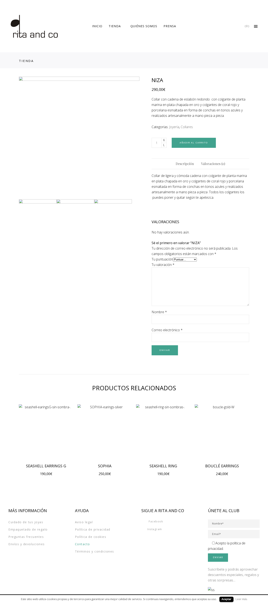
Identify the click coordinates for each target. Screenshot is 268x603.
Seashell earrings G (46, 465)
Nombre (159, 312)
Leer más (241, 599)
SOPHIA (104, 465)
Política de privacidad (92, 529)
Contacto (82, 544)
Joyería (174, 127)
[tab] (185, 163)
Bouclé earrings (222, 465)
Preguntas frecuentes (26, 537)
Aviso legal (84, 522)
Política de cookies (90, 537)
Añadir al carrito (194, 143)
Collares (187, 127)
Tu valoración (163, 264)
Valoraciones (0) (213, 163)
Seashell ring (163, 465)
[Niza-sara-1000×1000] (75, 218)
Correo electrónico (167, 330)
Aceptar (226, 599)
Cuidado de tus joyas (25, 522)
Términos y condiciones (94, 551)
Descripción (185, 163)
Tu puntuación (162, 259)
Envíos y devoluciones (26, 544)
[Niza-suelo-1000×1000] (113, 218)
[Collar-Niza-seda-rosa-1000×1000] (79, 137)
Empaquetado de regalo (28, 529)
